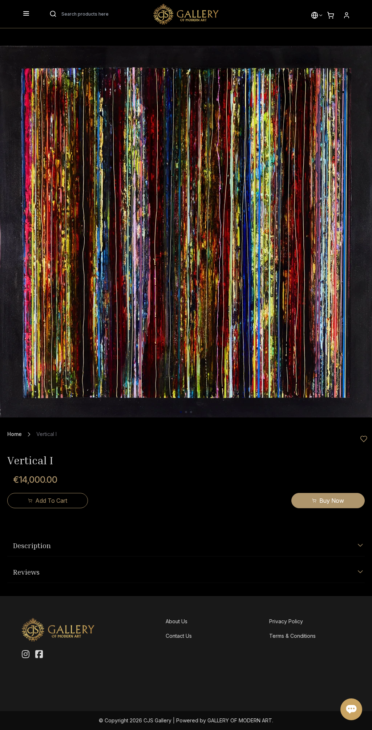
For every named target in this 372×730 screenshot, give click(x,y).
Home (14, 434)
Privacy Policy (286, 621)
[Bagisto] (186, 14)
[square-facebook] (39, 654)
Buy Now (331, 500)
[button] (314, 15)
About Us (176, 621)
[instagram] (25, 654)
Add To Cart (51, 500)
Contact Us (179, 636)
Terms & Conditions (292, 636)
